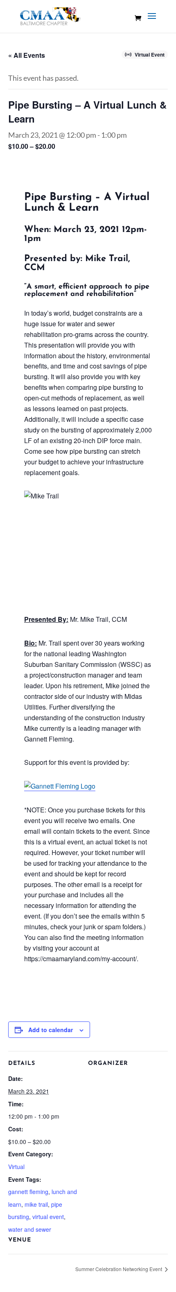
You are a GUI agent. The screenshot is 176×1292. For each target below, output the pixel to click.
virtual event (48, 1216)
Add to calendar (50, 1030)
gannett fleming (28, 1191)
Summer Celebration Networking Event (119, 1268)
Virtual (16, 1166)
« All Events (26, 55)
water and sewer (29, 1229)
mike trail (36, 1204)
